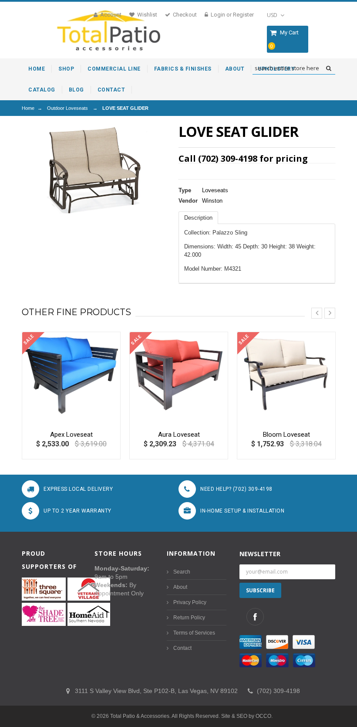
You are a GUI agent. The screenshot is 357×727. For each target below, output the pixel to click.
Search (181, 572)
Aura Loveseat (179, 434)
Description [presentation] (198, 217)
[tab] (198, 217)
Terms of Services (194, 633)
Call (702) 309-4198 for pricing (243, 158)
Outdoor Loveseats (67, 108)
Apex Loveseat (71, 434)
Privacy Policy (189, 602)
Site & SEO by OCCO (246, 716)
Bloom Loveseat (286, 434)
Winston (212, 200)
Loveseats (215, 190)
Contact (182, 648)
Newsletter (259, 554)
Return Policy (189, 618)
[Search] (328, 68)
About (180, 587)
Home (28, 108)
